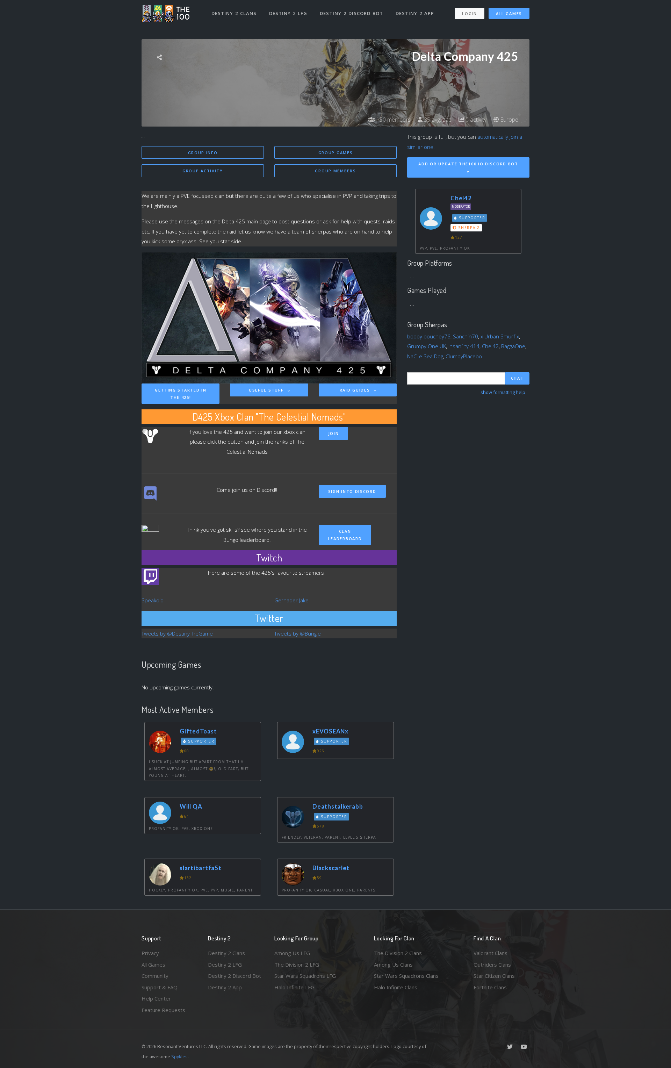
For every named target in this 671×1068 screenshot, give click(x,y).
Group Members (335, 170)
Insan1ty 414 (463, 346)
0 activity (475, 119)
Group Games (335, 152)
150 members (393, 119)
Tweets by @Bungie (297, 633)
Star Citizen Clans (494, 975)
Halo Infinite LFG (294, 987)
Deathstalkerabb (337, 806)
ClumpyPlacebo (464, 356)
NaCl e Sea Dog (425, 356)
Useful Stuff (267, 390)
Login (469, 13)
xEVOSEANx (330, 731)
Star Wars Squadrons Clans (406, 975)
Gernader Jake (291, 600)
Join (333, 433)
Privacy (150, 952)
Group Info (203, 152)
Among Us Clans (393, 964)
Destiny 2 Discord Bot (351, 13)
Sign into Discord (352, 491)
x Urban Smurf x (500, 336)
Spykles (179, 1056)
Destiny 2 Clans (234, 13)
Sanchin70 (465, 336)
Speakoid (153, 600)
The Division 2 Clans (398, 952)
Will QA (191, 806)
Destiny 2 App (415, 13)
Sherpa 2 (468, 227)
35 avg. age (437, 119)
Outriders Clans (492, 964)
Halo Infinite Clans (395, 987)
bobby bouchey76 (428, 336)
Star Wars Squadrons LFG (305, 975)
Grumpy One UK (426, 346)
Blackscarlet (330, 868)
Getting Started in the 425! (181, 393)
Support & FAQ (160, 987)
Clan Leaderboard (345, 535)
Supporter (201, 741)
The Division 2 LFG (296, 964)
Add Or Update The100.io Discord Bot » (468, 167)
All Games (509, 13)
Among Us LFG (292, 952)
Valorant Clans (490, 952)
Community (155, 975)
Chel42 (461, 198)
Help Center (156, 998)
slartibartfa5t (201, 868)
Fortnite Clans (490, 987)
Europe (508, 119)
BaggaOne (513, 346)
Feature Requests (163, 1009)
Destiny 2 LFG (288, 13)
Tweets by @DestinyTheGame (177, 633)
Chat (517, 378)
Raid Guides (355, 390)
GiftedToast (198, 731)
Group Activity (202, 170)
